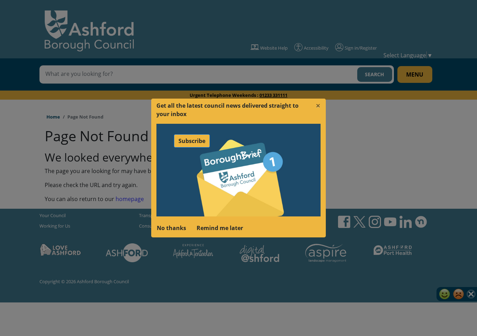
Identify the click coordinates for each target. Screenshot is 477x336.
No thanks (171, 228)
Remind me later (220, 228)
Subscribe (191, 141)
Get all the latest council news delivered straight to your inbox (227, 110)
